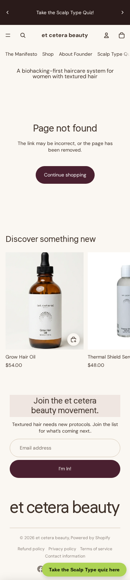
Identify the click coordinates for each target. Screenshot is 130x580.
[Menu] (8, 35)
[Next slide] (122, 12)
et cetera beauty (52, 538)
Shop (48, 54)
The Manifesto (21, 54)
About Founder (75, 54)
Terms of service (96, 549)
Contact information (65, 556)
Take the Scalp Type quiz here (84, 569)
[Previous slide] (7, 12)
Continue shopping (65, 175)
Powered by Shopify (90, 538)
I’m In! (65, 468)
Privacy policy (62, 549)
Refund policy (31, 549)
